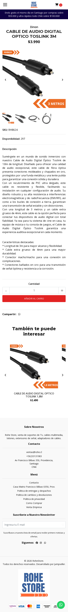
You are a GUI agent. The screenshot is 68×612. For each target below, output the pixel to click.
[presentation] (5, 80)
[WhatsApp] (45, 543)
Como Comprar (34, 503)
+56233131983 (34, 456)
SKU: (5, 130)
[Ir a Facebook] (37, 543)
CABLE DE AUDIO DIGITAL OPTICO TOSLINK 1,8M (34, 395)
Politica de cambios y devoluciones (34, 494)
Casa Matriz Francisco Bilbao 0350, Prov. (34, 486)
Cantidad (34, 284)
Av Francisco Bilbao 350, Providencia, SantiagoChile (34, 463)
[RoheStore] (34, 4)
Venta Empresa (34, 507)
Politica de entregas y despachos (34, 490)
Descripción (9, 149)
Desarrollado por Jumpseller (50, 564)
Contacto (34, 482)
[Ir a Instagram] (41, 543)
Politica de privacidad (34, 498)
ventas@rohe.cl (34, 452)
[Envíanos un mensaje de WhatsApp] (61, 605)
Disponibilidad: (11, 138)
